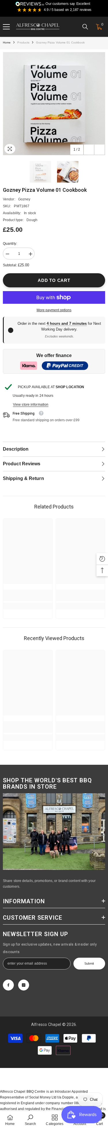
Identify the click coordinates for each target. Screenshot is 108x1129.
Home (7, 42)
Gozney (24, 199)
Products (23, 42)
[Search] (85, 26)
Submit (89, 963)
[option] (54, 103)
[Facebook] (8, 985)
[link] (27, 595)
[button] (89, 150)
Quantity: (10, 244)
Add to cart (54, 280)
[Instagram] (23, 985)
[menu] (6, 26)
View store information (30, 405)
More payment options (54, 310)
